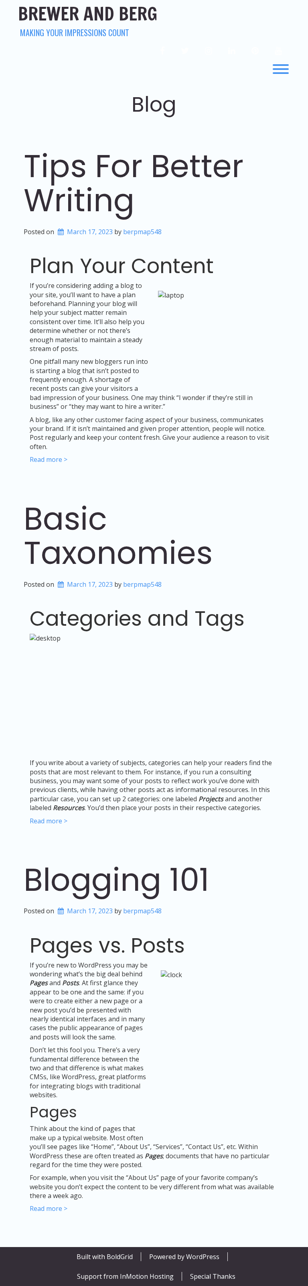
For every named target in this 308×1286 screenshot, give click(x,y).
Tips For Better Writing (133, 183)
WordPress (202, 1256)
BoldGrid (120, 1256)
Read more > (48, 459)
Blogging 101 (116, 880)
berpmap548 (142, 231)
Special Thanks (212, 1276)
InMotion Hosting (147, 1276)
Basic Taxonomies (118, 536)
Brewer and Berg (87, 14)
